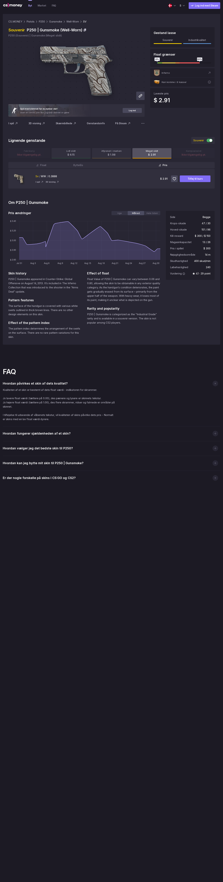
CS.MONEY (15, 21)
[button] (182, 72)
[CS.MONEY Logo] (12, 5)
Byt (30, 5)
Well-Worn (72, 21)
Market (42, 5)
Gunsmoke (55, 21)
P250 (42, 21)
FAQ (54, 5)
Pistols (30, 21)
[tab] (120, 213)
